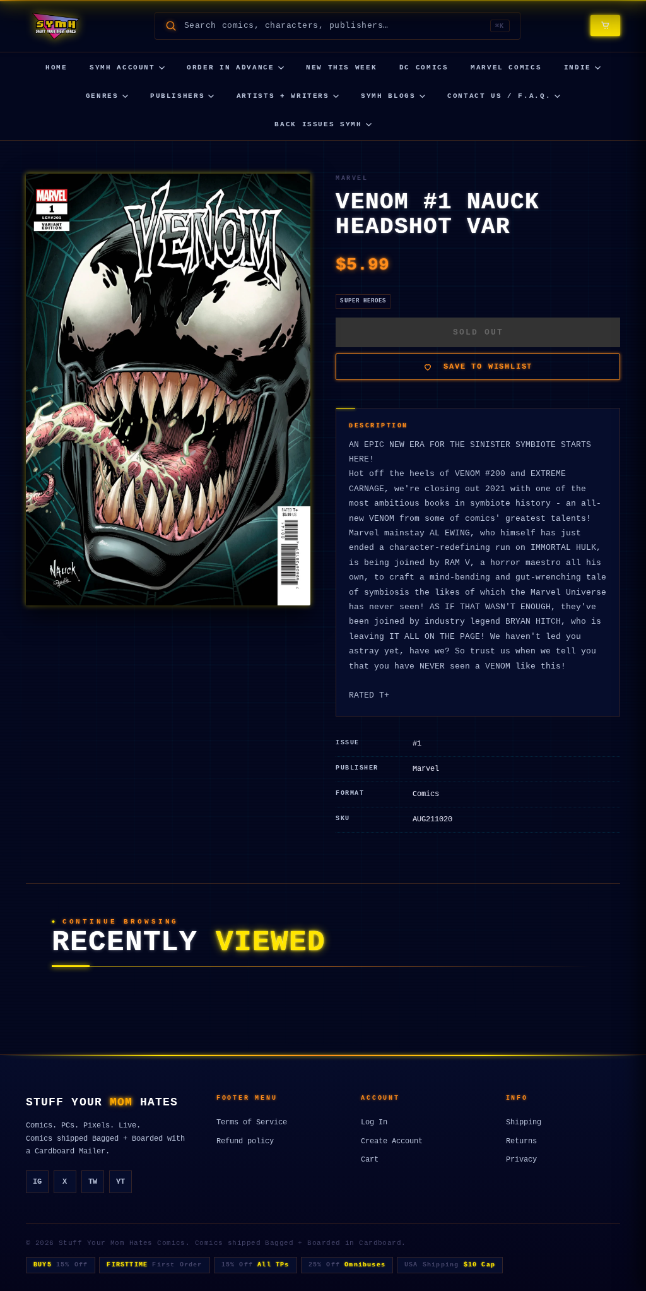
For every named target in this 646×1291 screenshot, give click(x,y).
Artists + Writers (283, 96)
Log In (374, 1122)
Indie (577, 67)
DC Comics (424, 67)
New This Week (341, 67)
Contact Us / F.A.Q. (499, 96)
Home (56, 67)
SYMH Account (122, 67)
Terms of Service (251, 1122)
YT (120, 1181)
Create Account (392, 1141)
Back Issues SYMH (317, 124)
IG (37, 1181)
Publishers (177, 96)
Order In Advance (230, 67)
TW (92, 1181)
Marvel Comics (506, 67)
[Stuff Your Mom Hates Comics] (55, 26)
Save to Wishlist (487, 366)
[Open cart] (605, 25)
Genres (102, 96)
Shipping (523, 1122)
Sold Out (478, 332)
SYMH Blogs (388, 96)
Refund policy (245, 1141)
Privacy (521, 1159)
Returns (521, 1141)
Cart (370, 1159)
